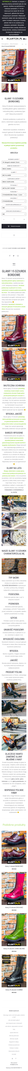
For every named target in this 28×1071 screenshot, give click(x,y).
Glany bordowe (21, 248)
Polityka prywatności (14, 1045)
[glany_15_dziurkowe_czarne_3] (14, 691)
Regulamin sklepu (14, 1042)
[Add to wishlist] (14, 235)
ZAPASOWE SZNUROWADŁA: (14, 211)
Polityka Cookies (14, 1048)
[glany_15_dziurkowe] (14, 566)
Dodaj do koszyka (15, 226)
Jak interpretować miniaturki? (14, 1023)
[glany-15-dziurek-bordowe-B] (14, 364)
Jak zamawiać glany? (14, 1020)
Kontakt (14, 1054)
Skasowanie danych (14, 1051)
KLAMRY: (14, 172)
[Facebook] (15, 1058)
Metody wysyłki (14, 1039)
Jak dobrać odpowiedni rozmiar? (14, 1026)
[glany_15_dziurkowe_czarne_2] (14, 725)
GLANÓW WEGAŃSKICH (10, 585)
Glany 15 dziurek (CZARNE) (14, 990)
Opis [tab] (14, 263)
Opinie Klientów (14, 1032)
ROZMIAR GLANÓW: (14, 159)
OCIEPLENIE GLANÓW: (14, 178)
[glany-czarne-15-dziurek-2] (14, 521)
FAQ (14, 1029)
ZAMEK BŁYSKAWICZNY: (14, 165)
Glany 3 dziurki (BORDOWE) (14, 866)
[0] (25, 39)
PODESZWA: (14, 191)
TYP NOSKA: (14, 185)
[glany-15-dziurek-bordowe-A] (14, 331)
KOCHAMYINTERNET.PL (16, 1067)
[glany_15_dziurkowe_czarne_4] (14, 708)
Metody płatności (14, 1035)
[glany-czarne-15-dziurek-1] (14, 503)
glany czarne (15, 779)
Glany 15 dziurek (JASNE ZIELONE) (14, 949)
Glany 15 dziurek (14, 44)
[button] (4, 219)
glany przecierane (18, 781)
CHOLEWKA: (14, 198)
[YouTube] (12, 1058)
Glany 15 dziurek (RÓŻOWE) (14, 907)
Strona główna (5, 44)
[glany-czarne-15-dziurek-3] (14, 538)
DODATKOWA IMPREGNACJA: (14, 204)
